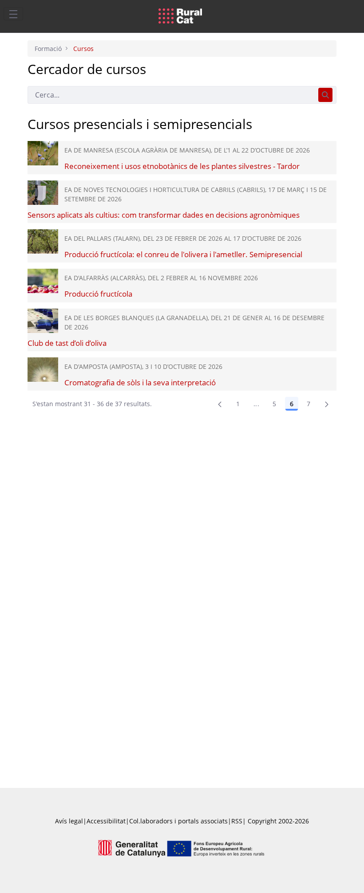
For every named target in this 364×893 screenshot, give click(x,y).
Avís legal (69, 821)
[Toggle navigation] (13, 13)
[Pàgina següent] (327, 404)
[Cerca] (325, 95)
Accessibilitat (106, 821)
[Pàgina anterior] (220, 404)
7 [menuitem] (308, 404)
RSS (236, 821)
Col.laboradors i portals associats (178, 821)
